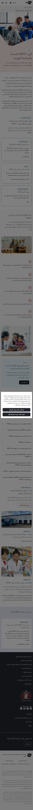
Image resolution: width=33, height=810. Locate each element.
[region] (16, 405)
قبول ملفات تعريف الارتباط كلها (16, 414)
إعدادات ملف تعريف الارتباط (16, 409)
